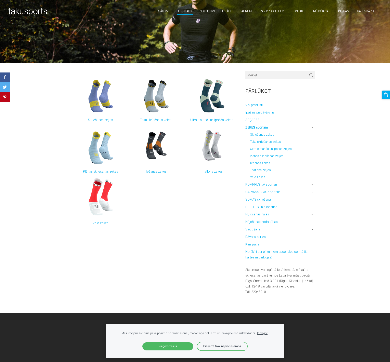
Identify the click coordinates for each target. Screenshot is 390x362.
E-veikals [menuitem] (185, 11)
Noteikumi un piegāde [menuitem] (216, 11)
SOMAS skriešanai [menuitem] (258, 199)
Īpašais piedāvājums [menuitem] (259, 112)
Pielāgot (262, 333)
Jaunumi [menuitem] (246, 11)
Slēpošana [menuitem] (252, 229)
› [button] (312, 120)
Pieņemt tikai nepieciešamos (222, 346)
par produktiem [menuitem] (272, 11)
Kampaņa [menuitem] (252, 244)
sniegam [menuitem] (343, 11)
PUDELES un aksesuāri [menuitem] (261, 207)
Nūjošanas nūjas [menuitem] (257, 214)
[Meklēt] (311, 75)
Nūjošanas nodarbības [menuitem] (261, 222)
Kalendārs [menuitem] (365, 11)
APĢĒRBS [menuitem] (252, 120)
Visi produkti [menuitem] (254, 105)
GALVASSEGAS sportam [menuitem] (262, 192)
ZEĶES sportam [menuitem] (256, 127)
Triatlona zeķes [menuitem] (260, 170)
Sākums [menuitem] (164, 11)
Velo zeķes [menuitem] (257, 177)
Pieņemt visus (168, 346)
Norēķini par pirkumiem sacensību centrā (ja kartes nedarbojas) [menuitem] (276, 254)
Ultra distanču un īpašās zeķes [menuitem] (271, 149)
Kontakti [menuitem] (299, 11)
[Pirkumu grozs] (386, 95)
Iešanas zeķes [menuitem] (260, 163)
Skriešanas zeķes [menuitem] (262, 134)
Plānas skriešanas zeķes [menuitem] (267, 156)
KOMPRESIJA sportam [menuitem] (261, 184)
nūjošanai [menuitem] (321, 11)
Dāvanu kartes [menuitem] (255, 237)
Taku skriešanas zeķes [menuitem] (265, 142)
